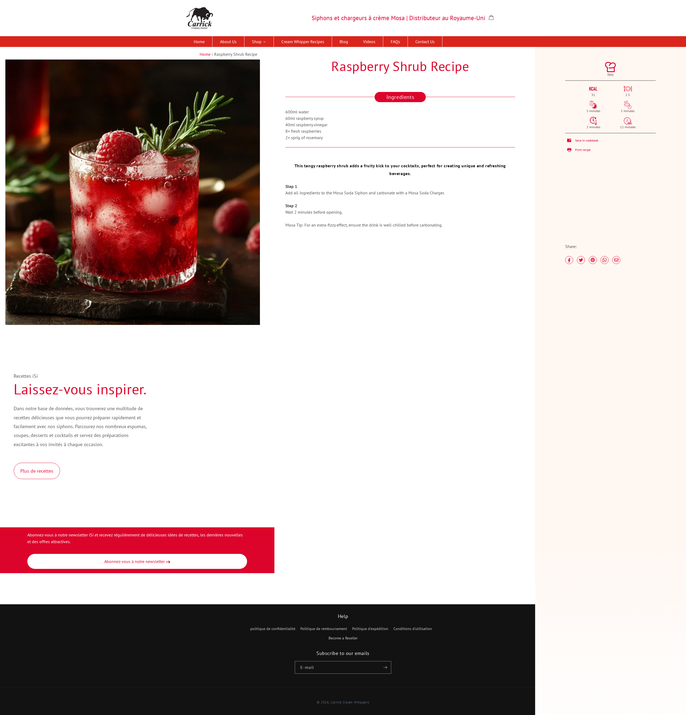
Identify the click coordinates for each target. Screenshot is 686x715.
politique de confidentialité (272, 628)
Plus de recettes (36, 471)
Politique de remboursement (323, 628)
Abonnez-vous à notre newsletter (135, 561)
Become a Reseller (343, 638)
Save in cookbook (586, 140)
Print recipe (583, 150)
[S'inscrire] (385, 667)
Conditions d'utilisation (412, 628)
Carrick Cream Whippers (350, 702)
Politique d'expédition (370, 628)
